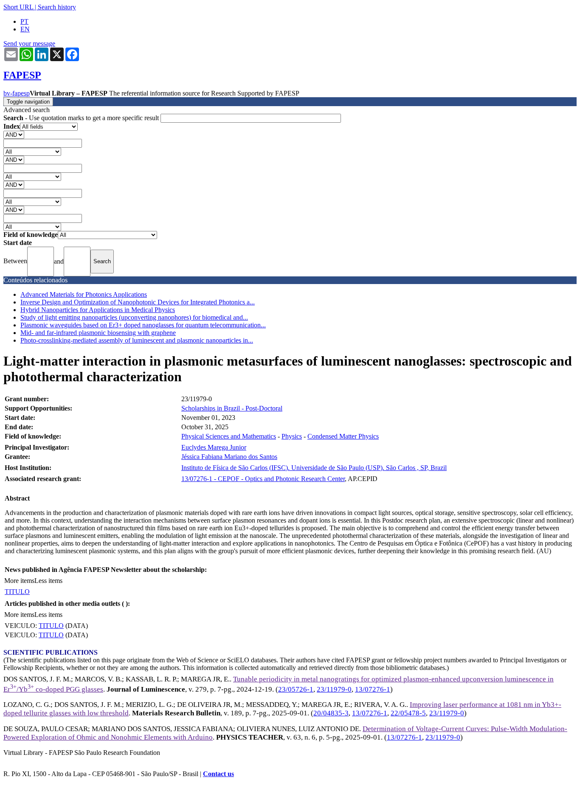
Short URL (18, 7)
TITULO (17, 591)
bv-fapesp (16, 93)
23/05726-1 (295, 689)
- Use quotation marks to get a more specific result (81, 117)
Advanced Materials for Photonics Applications (83, 294)
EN (25, 29)
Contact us (218, 773)
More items (19, 580)
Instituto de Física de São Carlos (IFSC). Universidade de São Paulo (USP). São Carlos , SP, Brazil (314, 467)
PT (24, 21)
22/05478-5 (408, 713)
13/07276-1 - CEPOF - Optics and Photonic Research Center (263, 478)
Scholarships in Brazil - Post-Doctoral (231, 408)
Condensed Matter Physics (343, 436)
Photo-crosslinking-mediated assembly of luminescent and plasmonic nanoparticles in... (136, 340)
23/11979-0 (334, 689)
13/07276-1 (372, 689)
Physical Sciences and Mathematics (228, 436)
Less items (48, 580)
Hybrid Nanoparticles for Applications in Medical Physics (97, 309)
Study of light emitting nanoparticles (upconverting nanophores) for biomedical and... (134, 317)
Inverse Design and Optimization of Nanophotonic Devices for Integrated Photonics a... (137, 302)
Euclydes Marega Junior (213, 447)
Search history (57, 7)
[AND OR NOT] (13, 134)
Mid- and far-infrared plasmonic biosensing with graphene (98, 332)
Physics (292, 436)
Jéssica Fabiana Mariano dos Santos (229, 456)
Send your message (29, 43)
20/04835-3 (331, 713)
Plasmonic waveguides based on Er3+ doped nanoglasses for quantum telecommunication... (143, 325)
